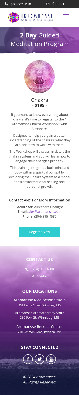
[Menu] (66, 16)
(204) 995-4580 (43, 269)
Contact (58, 3)
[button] (39, 232)
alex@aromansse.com (44, 211)
